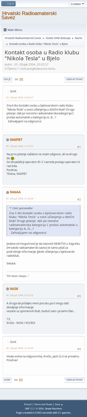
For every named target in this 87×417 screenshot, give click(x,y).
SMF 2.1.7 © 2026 (34, 408)
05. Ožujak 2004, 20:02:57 (19, 97)
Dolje (7, 79)
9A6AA (15, 192)
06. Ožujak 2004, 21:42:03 (19, 348)
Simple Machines (53, 408)
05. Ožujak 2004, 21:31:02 (19, 146)
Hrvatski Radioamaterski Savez (28, 15)
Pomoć (28, 404)
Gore (7, 379)
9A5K (14, 288)
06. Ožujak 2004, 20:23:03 (19, 295)
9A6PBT (16, 139)
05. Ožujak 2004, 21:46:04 (19, 198)
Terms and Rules (43, 404)
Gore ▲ (59, 404)
